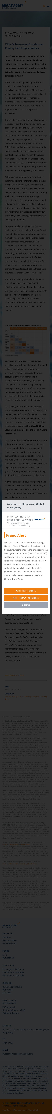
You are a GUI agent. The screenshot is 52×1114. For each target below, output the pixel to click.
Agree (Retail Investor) (26, 590)
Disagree (26, 604)
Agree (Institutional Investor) (26, 597)
